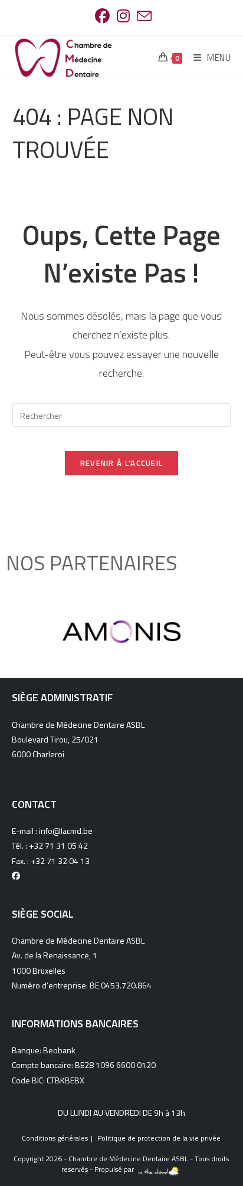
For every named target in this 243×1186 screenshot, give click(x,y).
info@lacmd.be (66, 830)
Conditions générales (55, 1138)
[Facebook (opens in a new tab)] (102, 16)
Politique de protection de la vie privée (159, 1138)
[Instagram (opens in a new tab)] (123, 16)
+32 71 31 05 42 (58, 845)
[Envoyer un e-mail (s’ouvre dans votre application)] (142, 16)
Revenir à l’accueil (121, 463)
